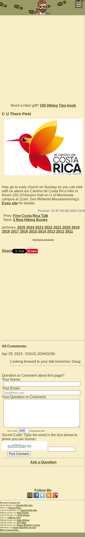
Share (7, 251)
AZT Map (21, 522)
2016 (24, 231)
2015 (33, 231)
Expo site (10, 203)
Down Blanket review (28, 525)
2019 (75, 227)
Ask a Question (43, 462)
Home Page (14, 507)
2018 (6, 231)
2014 (42, 231)
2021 (57, 227)
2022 (48, 227)
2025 (21, 227)
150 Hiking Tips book (58, 105)
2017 (15, 231)
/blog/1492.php (24, 505)
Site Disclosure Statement (43, 240)
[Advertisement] (42, 57)
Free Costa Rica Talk (30, 216)
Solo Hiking (23, 520)
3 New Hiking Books (30, 220)
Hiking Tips (14, 517)
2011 (69, 231)
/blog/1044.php (29, 510)
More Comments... (10, 530)
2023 (39, 227)
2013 (51, 231)
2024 (30, 227)
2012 (60, 231)
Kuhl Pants (23, 512)
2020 (66, 227)
